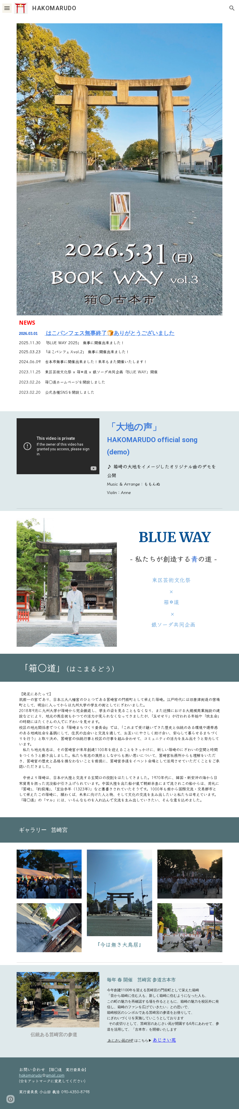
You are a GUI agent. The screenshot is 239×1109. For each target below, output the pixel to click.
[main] (119, 360)
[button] (7, 8)
